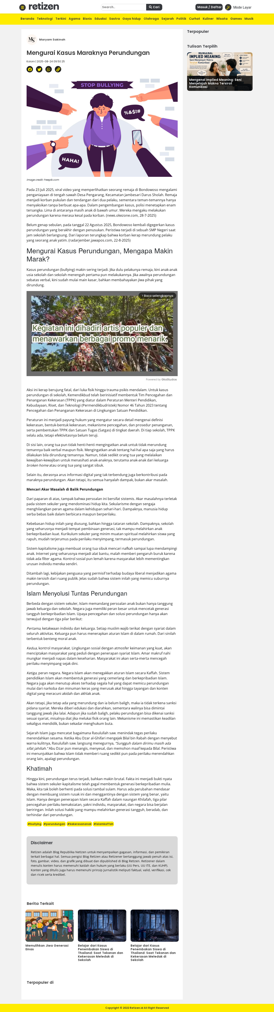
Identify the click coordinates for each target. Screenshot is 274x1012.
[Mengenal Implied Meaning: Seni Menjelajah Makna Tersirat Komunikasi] (220, 71)
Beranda (27, 19)
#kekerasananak (79, 824)
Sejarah (167, 19)
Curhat (194, 19)
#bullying (34, 824)
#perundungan (54, 824)
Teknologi (45, 19)
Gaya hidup (131, 19)
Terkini (60, 19)
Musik (248, 19)
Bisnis (87, 19)
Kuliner (208, 19)
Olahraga (151, 19)
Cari (155, 7)
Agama (74, 19)
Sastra (114, 19)
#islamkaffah (103, 824)
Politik (181, 19)
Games (236, 19)
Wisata (222, 19)
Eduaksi (101, 19)
